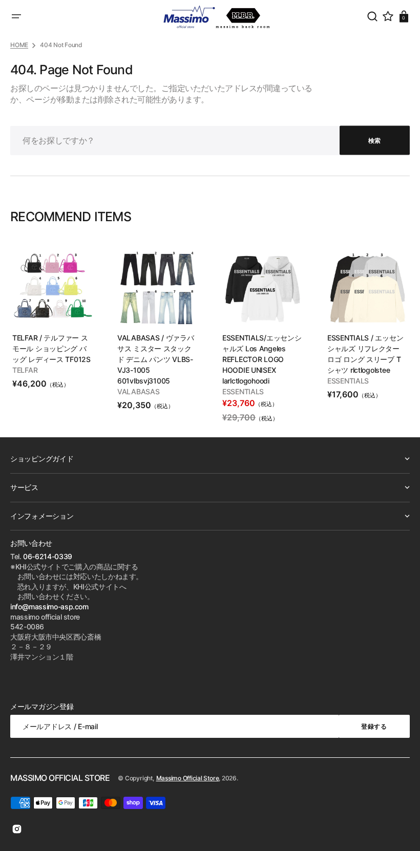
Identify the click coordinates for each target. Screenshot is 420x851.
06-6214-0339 (47, 556)
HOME (19, 45)
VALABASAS (138, 391)
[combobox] (210, 140)
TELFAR (24, 370)
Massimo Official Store (187, 778)
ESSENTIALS (243, 391)
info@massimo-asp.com (49, 606)
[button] (16, 16)
